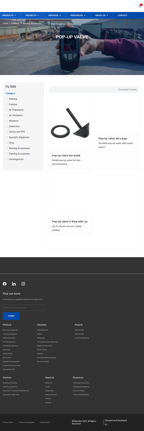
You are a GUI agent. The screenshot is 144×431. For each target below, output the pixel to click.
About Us (49, 377)
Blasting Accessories (32, 23)
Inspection (14, 126)
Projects (79, 325)
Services (7, 377)
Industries (41, 325)
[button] (11, 15)
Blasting (13, 99)
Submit (11, 316)
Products (15, 23)
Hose (11, 142)
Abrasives (14, 121)
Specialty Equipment (19, 137)
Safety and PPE (17, 131)
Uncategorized (16, 159)
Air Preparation (16, 110)
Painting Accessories (19, 153)
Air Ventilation (16, 115)
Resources (78, 377)
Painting (13, 104)
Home (5, 23)
